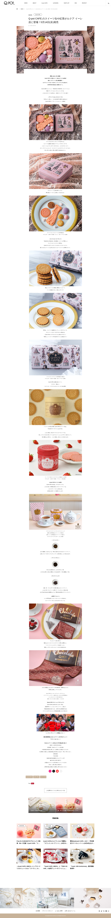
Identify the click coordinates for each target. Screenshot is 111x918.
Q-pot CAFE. (45, 3)
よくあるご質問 (58, 910)
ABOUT (34, 3)
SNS (76, 3)
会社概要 (38, 910)
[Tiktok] (101, 911)
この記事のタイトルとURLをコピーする (55, 790)
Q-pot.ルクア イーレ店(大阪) (58, 747)
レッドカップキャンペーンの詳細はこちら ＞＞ (55, 732)
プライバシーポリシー (47, 910)
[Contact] (108, 911)
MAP (59, 760)
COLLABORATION (50, 850)
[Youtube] (106, 911)
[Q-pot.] (9, 3)
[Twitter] (104, 911)
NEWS (25, 3)
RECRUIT (84, 3)
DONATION (21, 825)
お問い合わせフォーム (70, 910)
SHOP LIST (66, 3)
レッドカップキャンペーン (56, 706)
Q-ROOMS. (56, 3)
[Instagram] (99, 911)
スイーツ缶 (43, 776)
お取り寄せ (36, 776)
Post (29, 783)
